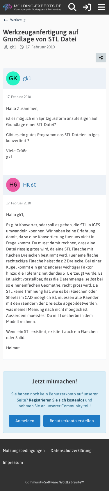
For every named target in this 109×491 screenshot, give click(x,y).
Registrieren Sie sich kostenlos (56, 400)
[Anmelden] (87, 7)
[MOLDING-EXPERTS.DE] (33, 7)
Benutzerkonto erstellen (72, 420)
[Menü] (101, 7)
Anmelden (24, 420)
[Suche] (72, 7)
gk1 (13, 47)
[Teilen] (101, 57)
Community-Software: (54, 482)
